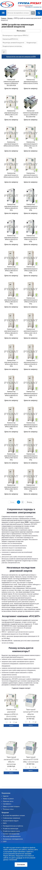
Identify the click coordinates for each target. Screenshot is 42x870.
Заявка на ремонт (8, 798)
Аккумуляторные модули (10, 820)
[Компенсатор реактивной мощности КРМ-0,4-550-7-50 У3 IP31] (11, 444)
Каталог (10, 18)
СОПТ (5, 841)
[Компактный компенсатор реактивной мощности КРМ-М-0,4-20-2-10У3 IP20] (11, 70)
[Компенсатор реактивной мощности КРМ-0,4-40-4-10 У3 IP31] (11, 132)
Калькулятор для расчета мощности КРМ (21, 56)
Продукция (5, 812)
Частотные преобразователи (11, 836)
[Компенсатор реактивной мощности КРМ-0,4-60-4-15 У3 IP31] (11, 163)
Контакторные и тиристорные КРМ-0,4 (15, 35)
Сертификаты (7, 804)
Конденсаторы (31, 42)
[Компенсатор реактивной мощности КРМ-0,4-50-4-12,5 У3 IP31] (30, 132)
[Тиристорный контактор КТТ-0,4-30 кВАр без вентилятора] (11, 747)
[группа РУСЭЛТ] (21, 5)
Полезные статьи (8, 809)
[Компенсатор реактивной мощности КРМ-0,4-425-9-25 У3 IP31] (30, 382)
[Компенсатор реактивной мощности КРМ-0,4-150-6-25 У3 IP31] (11, 226)
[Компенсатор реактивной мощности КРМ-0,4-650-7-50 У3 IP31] (11, 475)
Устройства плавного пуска (11, 831)
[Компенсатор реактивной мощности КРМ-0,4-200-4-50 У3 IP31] (11, 257)
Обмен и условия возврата (11, 806)
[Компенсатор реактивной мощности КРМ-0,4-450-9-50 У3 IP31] (11, 413)
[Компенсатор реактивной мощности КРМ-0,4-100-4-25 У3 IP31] (11, 195)
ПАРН (5, 823)
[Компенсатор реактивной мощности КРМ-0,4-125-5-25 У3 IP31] (30, 195)
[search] (33, 13)
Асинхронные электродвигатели (13, 839)
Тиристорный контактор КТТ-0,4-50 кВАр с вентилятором (30, 759)
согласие (19, 858)
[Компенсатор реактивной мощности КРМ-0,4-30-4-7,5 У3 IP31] (11, 101)
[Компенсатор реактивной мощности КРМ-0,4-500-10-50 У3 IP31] (30, 413)
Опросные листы (8, 801)
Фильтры (21, 31)
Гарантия (5, 796)
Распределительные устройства (13, 826)
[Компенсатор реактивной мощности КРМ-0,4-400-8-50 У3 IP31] (11, 382)
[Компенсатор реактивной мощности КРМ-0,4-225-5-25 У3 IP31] (30, 257)
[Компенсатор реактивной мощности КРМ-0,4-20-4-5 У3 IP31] (30, 70)
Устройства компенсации (10, 828)
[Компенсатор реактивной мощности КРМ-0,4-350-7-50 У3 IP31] (11, 350)
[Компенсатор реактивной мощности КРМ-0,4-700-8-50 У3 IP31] (30, 475)
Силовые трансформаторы (11, 834)
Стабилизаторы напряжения (11, 818)
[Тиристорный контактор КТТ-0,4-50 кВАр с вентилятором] (30, 747)
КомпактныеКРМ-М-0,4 (10, 39)
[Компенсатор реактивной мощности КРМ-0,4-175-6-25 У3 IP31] (30, 226)
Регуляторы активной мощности (13, 42)
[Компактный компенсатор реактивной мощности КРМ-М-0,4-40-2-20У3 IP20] (30, 101)
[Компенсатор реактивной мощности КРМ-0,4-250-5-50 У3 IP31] (11, 288)
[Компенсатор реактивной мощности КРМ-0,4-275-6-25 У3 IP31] (30, 288)
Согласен (21, 864)
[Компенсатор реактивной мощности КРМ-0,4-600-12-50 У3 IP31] (30, 444)
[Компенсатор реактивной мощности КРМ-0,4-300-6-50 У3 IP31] (11, 319)
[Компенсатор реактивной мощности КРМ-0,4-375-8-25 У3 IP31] (30, 350)
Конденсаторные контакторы (12, 46)
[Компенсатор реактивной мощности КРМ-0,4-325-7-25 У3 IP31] (30, 319)
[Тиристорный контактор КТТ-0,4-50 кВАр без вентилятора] (30, 699)
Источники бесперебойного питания (14, 815)
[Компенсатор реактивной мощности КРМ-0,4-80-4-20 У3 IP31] (30, 163)
